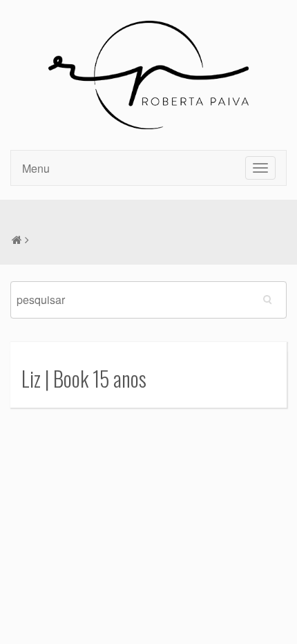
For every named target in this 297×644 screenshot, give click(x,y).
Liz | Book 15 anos (83, 378)
